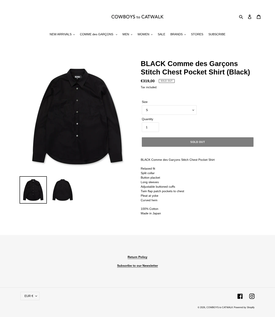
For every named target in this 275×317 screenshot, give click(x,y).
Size (145, 102)
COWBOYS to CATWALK (219, 307)
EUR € (28, 296)
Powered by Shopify (244, 307)
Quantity (147, 119)
